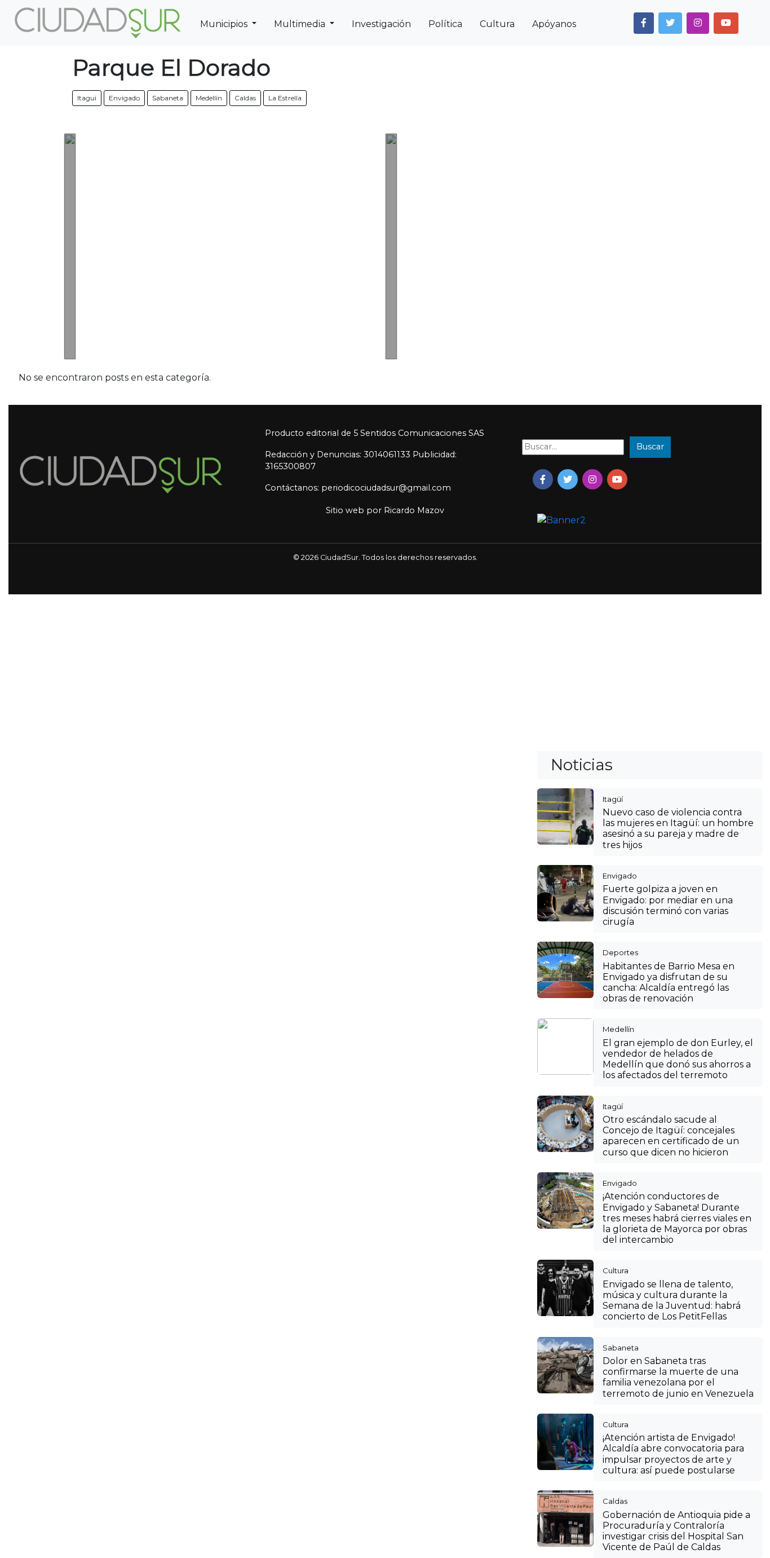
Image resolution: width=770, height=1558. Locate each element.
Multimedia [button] (301, 24)
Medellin (209, 98)
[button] (644, 23)
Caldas (245, 98)
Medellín (618, 1029)
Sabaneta (167, 98)
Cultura (497, 24)
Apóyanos (554, 24)
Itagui (86, 98)
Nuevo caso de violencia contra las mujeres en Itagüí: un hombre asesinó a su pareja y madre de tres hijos (678, 828)
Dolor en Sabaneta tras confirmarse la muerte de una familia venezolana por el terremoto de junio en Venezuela (678, 1377)
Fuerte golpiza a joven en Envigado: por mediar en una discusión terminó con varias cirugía (668, 905)
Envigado (124, 98)
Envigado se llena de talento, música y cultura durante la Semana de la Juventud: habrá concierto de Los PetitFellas (672, 1300)
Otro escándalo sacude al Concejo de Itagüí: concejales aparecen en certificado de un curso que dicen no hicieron (671, 1136)
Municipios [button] (225, 24)
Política (445, 24)
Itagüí (613, 799)
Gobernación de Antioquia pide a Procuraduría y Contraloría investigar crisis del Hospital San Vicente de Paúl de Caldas (676, 1531)
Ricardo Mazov (414, 510)
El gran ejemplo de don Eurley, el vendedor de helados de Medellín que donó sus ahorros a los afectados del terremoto (678, 1059)
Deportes (620, 952)
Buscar (650, 447)
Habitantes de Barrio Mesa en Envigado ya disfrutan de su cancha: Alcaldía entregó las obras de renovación (668, 982)
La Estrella (285, 98)
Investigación (381, 24)
